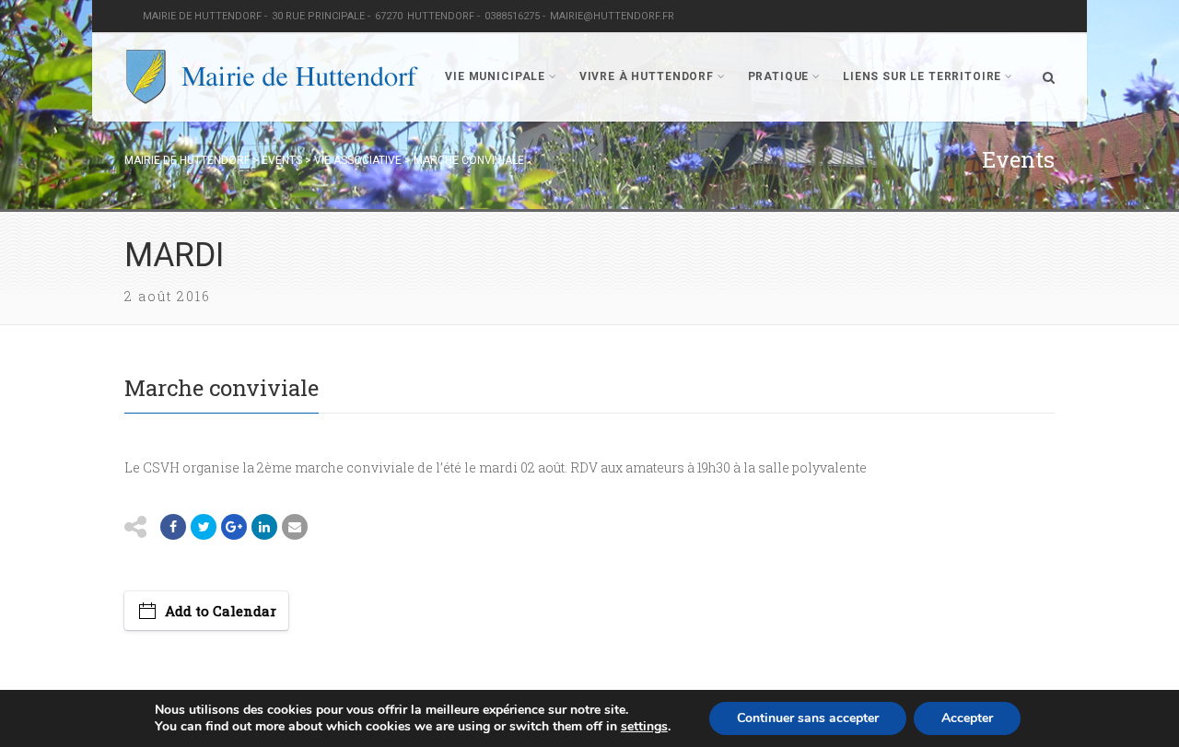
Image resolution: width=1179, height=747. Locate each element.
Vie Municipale (495, 76)
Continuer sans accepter (808, 718)
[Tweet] (203, 527)
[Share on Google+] (234, 527)
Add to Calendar (220, 610)
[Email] (264, 527)
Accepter (967, 718)
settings (644, 726)
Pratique (779, 76)
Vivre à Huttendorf (646, 76)
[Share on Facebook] (173, 527)
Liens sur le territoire (922, 76)
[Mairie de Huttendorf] (271, 76)
